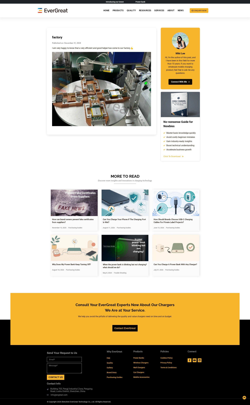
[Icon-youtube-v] (194, 360)
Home (106, 10)
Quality (131, 10)
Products (118, 10)
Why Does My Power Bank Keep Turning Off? (71, 264)
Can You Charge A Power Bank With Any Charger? (175, 264)
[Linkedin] (200, 360)
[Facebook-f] (189, 360)
